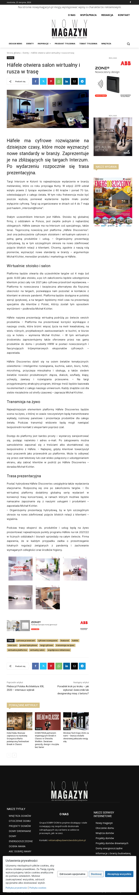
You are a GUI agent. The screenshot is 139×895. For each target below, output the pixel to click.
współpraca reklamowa (59, 650)
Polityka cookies (37, 887)
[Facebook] (130, 2)
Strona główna (14, 52)
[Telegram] (82, 81)
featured (65, 640)
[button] (128, 44)
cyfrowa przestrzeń (26, 640)
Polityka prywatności (16, 887)
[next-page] (14, 755)
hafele (75, 640)
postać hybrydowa (28, 645)
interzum (12, 645)
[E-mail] (74, 81)
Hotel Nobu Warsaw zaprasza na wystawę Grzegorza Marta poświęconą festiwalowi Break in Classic (18, 739)
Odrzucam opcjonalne (72, 874)
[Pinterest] (51, 81)
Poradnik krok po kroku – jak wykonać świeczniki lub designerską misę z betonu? (73, 690)
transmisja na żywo (65, 645)
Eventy (26, 52)
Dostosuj (96, 874)
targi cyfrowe (46, 645)
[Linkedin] (66, 81)
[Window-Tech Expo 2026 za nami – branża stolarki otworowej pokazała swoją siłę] (76, 721)
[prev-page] (9, 755)
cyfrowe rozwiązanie (47, 640)
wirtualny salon (37, 650)
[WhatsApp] (58, 81)
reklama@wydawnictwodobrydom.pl (67, 840)
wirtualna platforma (17, 650)
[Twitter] (43, 81)
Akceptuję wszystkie (119, 874)
